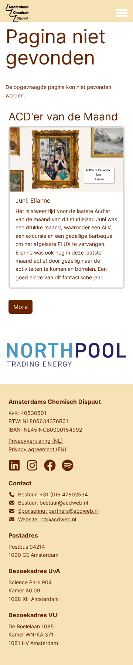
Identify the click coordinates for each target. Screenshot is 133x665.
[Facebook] (50, 465)
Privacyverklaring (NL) (35, 441)
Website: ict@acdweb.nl (47, 519)
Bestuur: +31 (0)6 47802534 (53, 494)
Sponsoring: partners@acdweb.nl (58, 511)
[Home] (17, 13)
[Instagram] (32, 465)
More (20, 306)
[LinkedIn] (14, 465)
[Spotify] (68, 465)
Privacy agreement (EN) (37, 449)
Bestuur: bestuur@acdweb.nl (53, 502)
